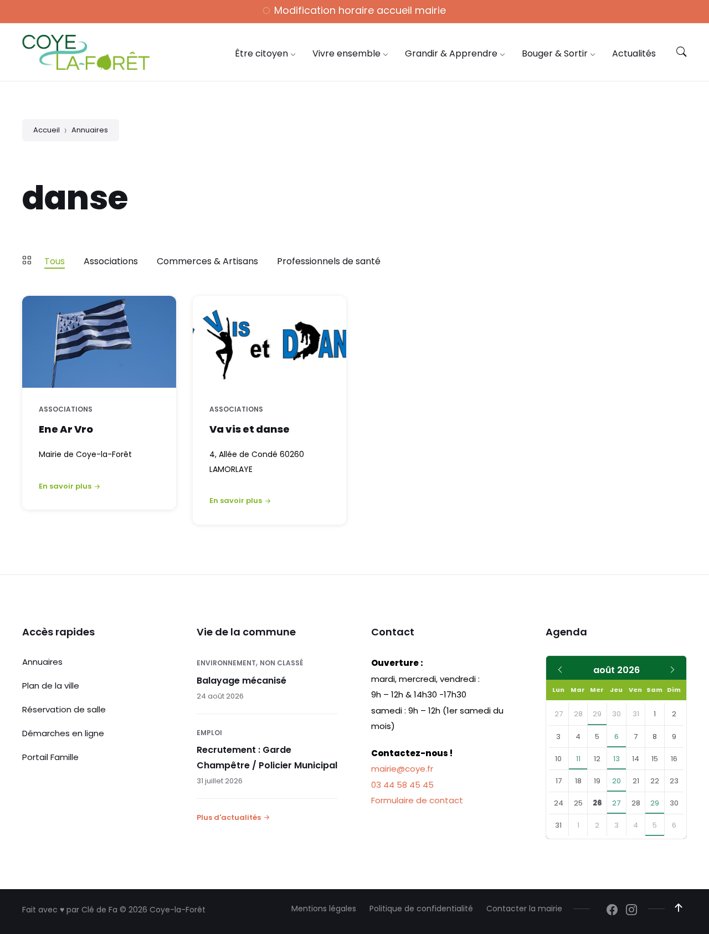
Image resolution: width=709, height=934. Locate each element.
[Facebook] (612, 910)
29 (597, 714)
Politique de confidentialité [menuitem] (421, 908)
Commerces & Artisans (207, 261)
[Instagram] (631, 910)
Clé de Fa (99, 909)
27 (616, 803)
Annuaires (89, 130)
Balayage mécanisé (241, 680)
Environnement (226, 663)
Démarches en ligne (63, 733)
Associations (111, 261)
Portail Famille (50, 757)
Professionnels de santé (329, 261)
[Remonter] (678, 908)
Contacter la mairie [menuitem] (524, 908)
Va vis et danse (249, 429)
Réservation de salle (64, 709)
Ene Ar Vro (66, 429)
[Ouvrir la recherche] (681, 52)
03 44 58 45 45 (402, 785)
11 (578, 758)
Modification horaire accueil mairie (360, 10)
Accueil (46, 130)
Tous (54, 261)
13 (616, 758)
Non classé (281, 663)
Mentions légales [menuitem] (323, 908)
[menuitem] (261, 53)
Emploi (209, 732)
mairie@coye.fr (402, 768)
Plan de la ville (50, 685)
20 (616, 781)
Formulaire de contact (417, 800)
